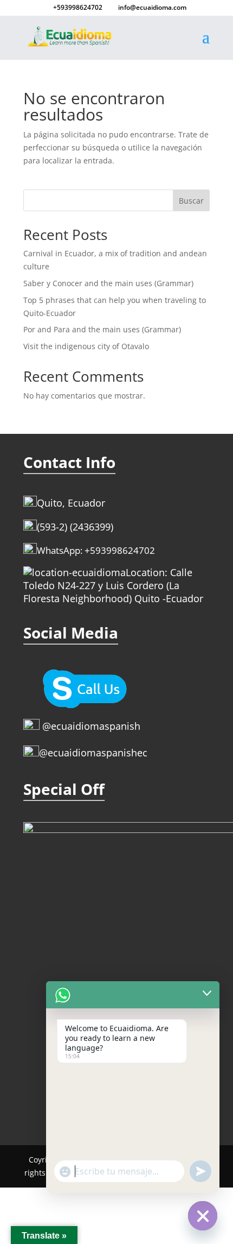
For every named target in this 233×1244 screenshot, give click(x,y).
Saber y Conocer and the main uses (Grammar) (108, 283)
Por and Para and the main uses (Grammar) (102, 329)
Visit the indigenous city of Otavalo (86, 346)
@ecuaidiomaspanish (90, 725)
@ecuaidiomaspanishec (93, 752)
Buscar (191, 200)
